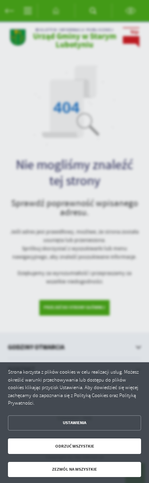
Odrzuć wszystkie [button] (74, 446)
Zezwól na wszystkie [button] (74, 469)
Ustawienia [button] (74, 423)
